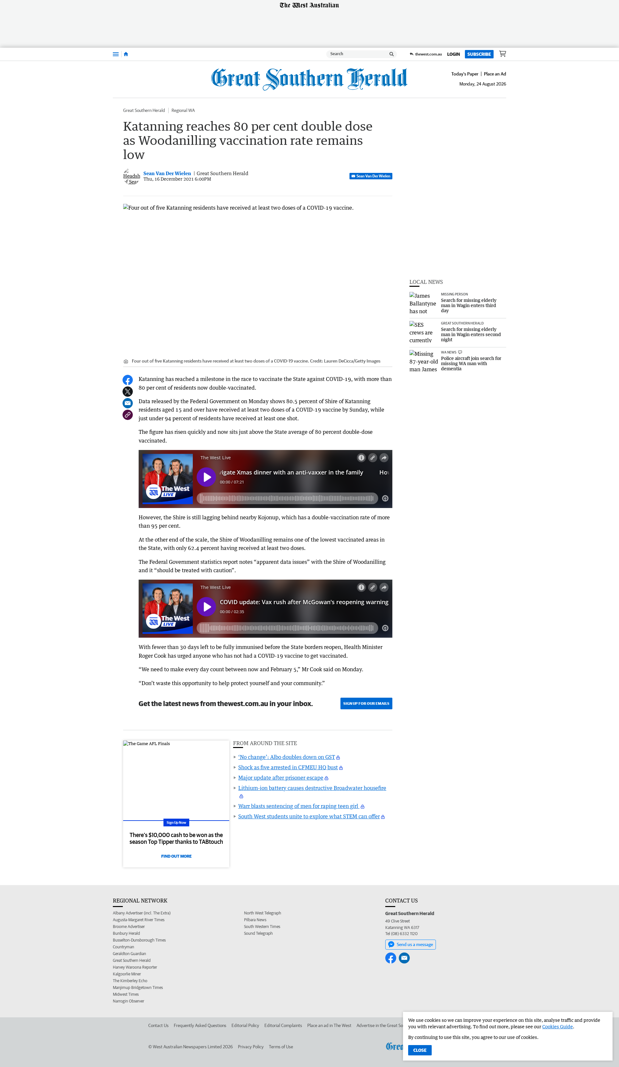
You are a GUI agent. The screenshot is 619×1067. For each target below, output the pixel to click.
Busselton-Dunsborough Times (139, 940)
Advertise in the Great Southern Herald (393, 1025)
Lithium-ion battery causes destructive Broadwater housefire (312, 788)
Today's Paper (464, 74)
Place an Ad (495, 74)
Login (453, 54)
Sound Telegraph (258, 933)
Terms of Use (281, 1046)
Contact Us (158, 1025)
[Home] (126, 54)
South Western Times (262, 926)
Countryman (123, 946)
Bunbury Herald (126, 933)
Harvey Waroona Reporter (135, 967)
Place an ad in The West (329, 1025)
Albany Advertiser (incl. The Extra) (142, 913)
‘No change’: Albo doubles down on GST (286, 757)
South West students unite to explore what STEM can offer (309, 816)
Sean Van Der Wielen (373, 176)
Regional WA (183, 110)
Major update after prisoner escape (280, 777)
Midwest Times (126, 994)
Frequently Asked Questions (200, 1025)
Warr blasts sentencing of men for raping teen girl (298, 806)
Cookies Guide (557, 1026)
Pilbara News (255, 919)
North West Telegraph (262, 913)
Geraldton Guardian (129, 953)
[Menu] (116, 54)
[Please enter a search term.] (392, 54)
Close (420, 1050)
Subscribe (479, 54)
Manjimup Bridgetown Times (138, 987)
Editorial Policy (245, 1025)
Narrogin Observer (128, 1001)
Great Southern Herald (144, 110)
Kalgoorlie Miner (127, 974)
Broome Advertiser (129, 926)
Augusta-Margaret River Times (138, 919)
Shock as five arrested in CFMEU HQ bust (288, 767)
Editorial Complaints (283, 1025)
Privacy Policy (251, 1046)
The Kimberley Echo (130, 980)
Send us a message (415, 944)
